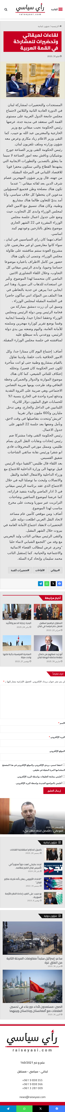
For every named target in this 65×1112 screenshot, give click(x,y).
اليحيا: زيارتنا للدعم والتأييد (18, 623)
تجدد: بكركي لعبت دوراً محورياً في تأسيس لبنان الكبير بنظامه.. (25, 866)
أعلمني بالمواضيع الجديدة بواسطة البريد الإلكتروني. (39, 783)
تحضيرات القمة (19, 570)
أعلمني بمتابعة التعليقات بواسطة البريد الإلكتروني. (39, 776)
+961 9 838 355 (32, 1080)
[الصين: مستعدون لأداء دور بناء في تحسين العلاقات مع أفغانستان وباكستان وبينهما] (32, 986)
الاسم (61, 723)
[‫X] (53, 583)
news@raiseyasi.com (33, 1097)
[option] (32, 816)
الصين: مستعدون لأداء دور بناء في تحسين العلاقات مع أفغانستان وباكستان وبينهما (36, 1009)
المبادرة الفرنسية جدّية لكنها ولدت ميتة (17, 655)
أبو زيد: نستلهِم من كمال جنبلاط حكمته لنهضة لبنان (50, 655)
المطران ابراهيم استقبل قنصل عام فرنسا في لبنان (50, 624)
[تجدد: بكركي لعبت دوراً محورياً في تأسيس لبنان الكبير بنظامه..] (53, 869)
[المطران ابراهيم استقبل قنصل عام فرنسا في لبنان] (48, 612)
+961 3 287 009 (32, 1088)
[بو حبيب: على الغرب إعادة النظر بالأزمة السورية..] (53, 898)
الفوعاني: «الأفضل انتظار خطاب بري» (43, 830)
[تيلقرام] (40, 583)
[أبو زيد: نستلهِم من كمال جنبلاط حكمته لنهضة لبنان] (48, 643)
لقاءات (39, 570)
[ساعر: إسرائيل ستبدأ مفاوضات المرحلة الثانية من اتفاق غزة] (32, 938)
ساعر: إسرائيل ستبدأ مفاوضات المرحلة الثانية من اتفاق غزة (34, 960)
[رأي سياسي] (30, 9)
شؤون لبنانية (43, 26)
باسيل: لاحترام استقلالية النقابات (26, 850)
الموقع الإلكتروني (57, 751)
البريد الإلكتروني (57, 737)
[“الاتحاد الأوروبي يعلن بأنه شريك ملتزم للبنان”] (53, 883)
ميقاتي (54, 570)
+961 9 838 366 (32, 1084)
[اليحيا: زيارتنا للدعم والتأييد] (17, 612)
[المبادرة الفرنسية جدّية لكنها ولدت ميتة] (17, 643)
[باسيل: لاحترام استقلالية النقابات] (53, 854)
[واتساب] (46, 583)
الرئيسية (55, 26)
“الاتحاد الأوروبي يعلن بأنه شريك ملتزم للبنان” (23, 881)
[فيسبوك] (59, 583)
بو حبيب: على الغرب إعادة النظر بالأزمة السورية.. (23, 895)
